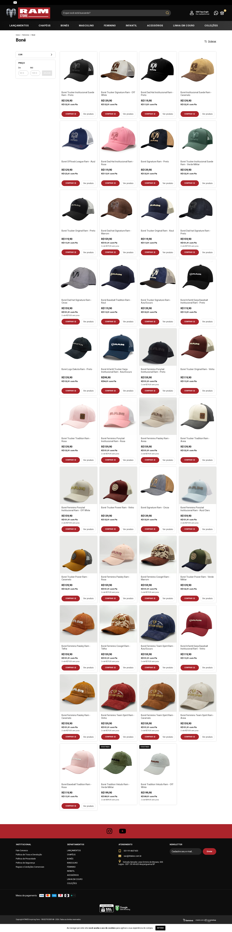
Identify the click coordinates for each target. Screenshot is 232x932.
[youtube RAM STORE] (123, 831)
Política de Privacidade (26, 859)
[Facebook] (9, 2)
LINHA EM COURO (184, 25)
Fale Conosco (22, 850)
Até (31, 68)
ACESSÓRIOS (155, 25)
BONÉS (65, 25)
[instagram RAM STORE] (109, 831)
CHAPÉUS (45, 25)
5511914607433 (131, 851)
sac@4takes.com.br (132, 856)
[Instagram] (4, 2)
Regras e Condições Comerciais (30, 867)
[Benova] (188, 920)
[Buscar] (167, 13)
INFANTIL (131, 25)
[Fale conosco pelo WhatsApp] (216, 13)
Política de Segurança (25, 863)
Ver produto (88, 114)
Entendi (160, 928)
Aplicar (47, 73)
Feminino (25, 35)
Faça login (203, 12)
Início (18, 35)
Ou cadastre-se (202, 14)
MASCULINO (86, 25)
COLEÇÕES (211, 25)
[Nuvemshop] (206, 920)
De (19, 68)
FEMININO (110, 25)
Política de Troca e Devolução (29, 855)
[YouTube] (15, 2)
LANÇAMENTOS (19, 25)
